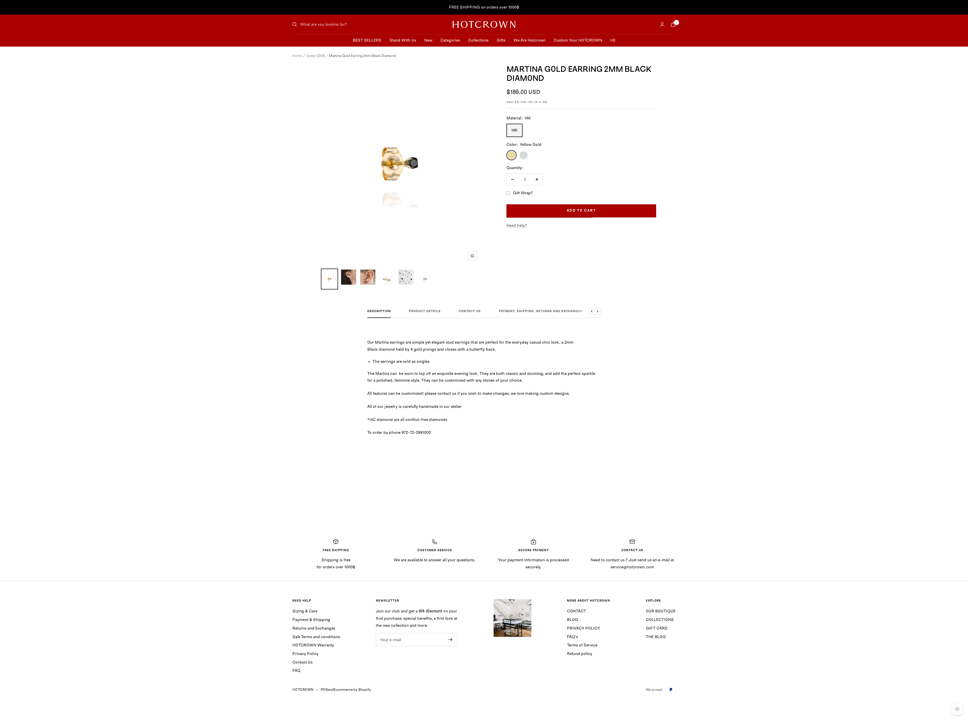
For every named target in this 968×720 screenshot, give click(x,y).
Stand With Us (402, 40)
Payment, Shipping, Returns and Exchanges (541, 311)
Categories (450, 40)
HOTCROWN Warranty (313, 644)
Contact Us (302, 662)
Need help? (516, 225)
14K (514, 130)
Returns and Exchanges (313, 628)
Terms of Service (582, 644)
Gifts (501, 40)
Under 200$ (315, 55)
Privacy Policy (305, 653)
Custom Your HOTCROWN (578, 40)
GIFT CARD (657, 628)
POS (324, 689)
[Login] (662, 24)
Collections (478, 40)
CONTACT (576, 610)
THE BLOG (656, 636)
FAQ (296, 670)
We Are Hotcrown (529, 40)
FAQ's (572, 636)
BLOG (572, 619)
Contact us (470, 311)
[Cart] (673, 24)
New (428, 40)
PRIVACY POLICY (583, 628)
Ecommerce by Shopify (352, 689)
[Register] (450, 639)
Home (297, 55)
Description (379, 311)
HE (613, 40)
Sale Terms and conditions (316, 636)
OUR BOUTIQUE (661, 610)
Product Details (425, 311)
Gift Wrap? (523, 192)
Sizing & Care (304, 610)
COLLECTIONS (660, 619)
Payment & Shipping (311, 619)
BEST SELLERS (367, 40)
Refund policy (579, 653)
